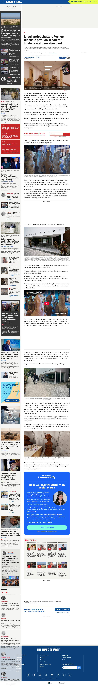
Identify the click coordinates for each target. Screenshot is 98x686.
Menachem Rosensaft (5, 657)
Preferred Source (53, 53)
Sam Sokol (9, 199)
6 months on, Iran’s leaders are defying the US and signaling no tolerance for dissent (14, 70)
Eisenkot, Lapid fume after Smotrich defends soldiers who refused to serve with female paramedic (10, 128)
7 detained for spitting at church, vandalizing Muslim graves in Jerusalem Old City (14, 281)
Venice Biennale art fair (43, 601)
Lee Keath (12, 74)
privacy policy (42, 657)
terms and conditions (44, 655)
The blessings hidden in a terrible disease (10, 621)
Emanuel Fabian (13, 274)
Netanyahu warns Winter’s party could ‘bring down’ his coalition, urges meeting (10, 177)
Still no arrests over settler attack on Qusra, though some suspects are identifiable (10, 242)
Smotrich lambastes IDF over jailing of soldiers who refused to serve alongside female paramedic (10, 108)
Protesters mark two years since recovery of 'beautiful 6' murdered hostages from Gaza (10, 136)
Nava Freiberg (9, 83)
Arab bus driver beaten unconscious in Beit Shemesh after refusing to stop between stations (10, 532)
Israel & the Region (33, 601)
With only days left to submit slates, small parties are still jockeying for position (13, 195)
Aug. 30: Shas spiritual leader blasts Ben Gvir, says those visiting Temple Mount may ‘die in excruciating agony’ (14, 496)
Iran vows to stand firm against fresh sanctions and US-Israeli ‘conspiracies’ (14, 61)
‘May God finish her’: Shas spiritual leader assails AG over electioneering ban (9, 476)
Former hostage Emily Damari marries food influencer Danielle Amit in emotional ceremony (31, 554)
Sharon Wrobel (10, 553)
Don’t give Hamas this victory (9, 603)
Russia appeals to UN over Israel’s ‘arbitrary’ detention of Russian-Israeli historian (31, 572)
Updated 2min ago (10, 101)
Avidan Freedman (4, 601)
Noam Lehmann (13, 285)
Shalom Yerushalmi (5, 636)
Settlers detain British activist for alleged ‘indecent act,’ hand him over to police (41, 554)
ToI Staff (9, 37)
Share (63, 57)
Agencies (4, 37)
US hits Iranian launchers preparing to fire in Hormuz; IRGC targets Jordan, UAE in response (41, 572)
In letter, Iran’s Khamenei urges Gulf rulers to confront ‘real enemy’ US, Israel (14, 52)
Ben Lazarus (3, 618)
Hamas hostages (57, 601)
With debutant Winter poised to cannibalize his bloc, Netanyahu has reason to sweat (13, 215)
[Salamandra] (61, 682)
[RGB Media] (50, 683)
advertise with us (43, 662)
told (35, 141)
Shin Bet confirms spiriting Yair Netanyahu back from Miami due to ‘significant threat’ (62, 554)
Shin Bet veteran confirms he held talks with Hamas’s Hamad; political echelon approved (51, 572)
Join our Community (77, 2)
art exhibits (51, 601)
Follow (37, 57)
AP (14, 264)
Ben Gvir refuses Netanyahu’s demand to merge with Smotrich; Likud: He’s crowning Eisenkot (14, 205)
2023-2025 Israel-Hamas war (30, 602)
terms (65, 136)
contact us (42, 666)
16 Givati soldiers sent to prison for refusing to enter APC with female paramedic (10, 445)
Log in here (66, 612)
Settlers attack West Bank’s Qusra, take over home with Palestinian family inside (14, 291)
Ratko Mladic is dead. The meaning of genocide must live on (10, 660)
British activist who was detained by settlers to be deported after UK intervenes (14, 259)
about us (41, 659)
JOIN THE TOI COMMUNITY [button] (62, 609)
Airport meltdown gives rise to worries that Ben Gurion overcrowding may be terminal (62, 573)
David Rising (17, 74)
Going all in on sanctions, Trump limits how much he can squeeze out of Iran (13, 79)
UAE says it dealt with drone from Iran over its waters (10, 143)
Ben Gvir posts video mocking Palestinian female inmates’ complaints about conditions (10, 317)
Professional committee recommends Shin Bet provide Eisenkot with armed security (10, 355)
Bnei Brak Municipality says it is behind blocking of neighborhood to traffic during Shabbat (14, 507)
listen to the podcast (12, 400)
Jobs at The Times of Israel (45, 664)
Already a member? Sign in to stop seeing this (46, 531)
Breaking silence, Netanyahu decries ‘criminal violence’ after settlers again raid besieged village (51, 554)
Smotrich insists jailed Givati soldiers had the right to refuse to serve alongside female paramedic (10, 151)
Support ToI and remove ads (90, 1)
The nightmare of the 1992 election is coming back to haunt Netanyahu (10, 640)
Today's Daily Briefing (10, 386)
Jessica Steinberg (29, 57)
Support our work (47, 527)
